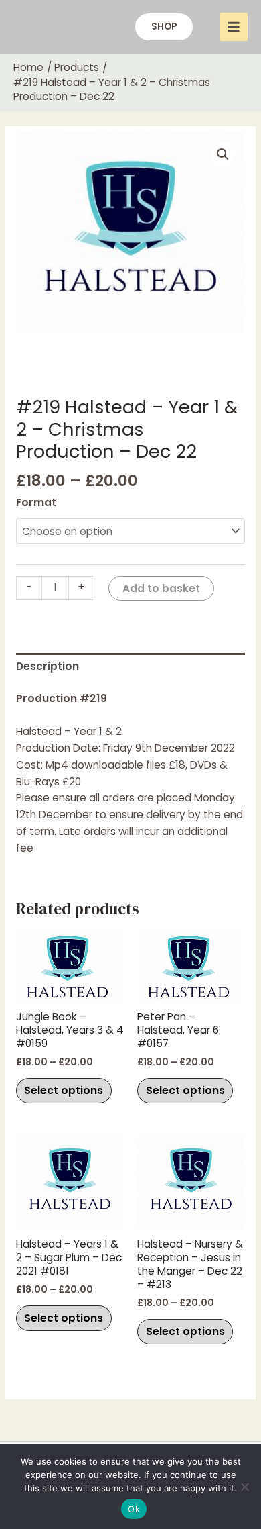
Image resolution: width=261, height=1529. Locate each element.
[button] (164, 26)
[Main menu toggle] (234, 27)
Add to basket (161, 588)
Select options (63, 1090)
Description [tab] (47, 666)
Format (36, 502)
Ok (134, 1508)
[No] (244, 1486)
